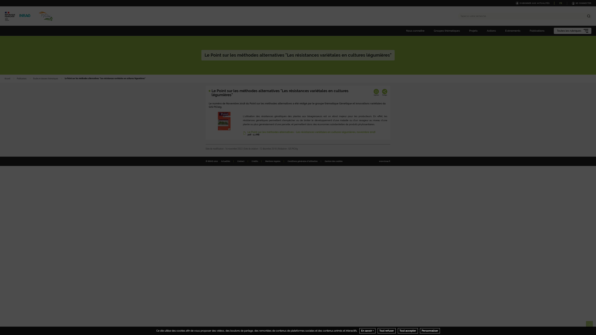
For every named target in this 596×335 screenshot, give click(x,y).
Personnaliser (430, 330)
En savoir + (367, 330)
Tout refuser (386, 330)
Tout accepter (408, 330)
